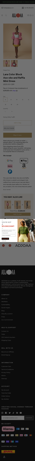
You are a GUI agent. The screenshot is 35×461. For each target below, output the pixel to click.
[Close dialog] (34, 219)
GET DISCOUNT (5, 238)
